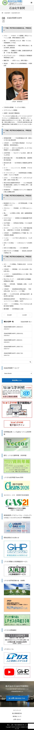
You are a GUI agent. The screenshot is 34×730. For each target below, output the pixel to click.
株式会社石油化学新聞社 (17, 686)
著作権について (17, 716)
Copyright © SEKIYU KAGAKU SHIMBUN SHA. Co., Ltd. (17, 727)
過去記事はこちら (17, 380)
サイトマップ (17, 710)
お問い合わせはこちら (18, 698)
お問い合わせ (17, 719)
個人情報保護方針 (17, 713)
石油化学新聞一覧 (26, 321)
